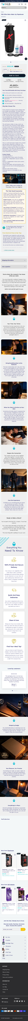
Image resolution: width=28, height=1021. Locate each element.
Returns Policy (6, 972)
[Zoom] (26, 59)
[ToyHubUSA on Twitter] (19, 1001)
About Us (5, 984)
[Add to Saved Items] (25, 20)
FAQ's (4, 992)
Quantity (5, 69)
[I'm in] (23, 929)
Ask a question (6, 266)
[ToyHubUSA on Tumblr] (24, 1001)
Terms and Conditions (8, 977)
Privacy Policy (6, 974)
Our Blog (5, 986)
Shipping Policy (6, 969)
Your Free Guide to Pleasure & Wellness (13, 95)
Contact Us (21, 199)
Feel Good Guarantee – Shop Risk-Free (13, 103)
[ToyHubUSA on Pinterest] (22, 1001)
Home (2, 11)
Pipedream (3, 16)
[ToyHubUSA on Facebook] (17, 1001)
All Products (11, 884)
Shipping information (8, 260)
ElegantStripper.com (13, 100)
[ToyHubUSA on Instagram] (14, 1001)
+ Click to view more (9, 250)
